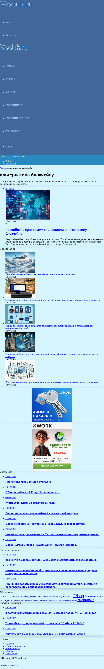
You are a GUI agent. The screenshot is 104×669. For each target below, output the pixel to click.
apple (25, 596)
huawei (37, 596)
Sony (65, 596)
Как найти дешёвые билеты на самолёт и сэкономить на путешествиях (41, 274)
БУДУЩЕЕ (10, 92)
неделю (44, 600)
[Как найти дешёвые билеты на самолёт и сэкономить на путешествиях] (20, 272)
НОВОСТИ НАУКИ (14, 105)
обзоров (56, 600)
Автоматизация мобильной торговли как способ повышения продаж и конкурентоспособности (52, 300)
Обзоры (9, 651)
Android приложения (15, 596)
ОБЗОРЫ (10, 79)
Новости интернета (17, 118)
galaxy (31, 596)
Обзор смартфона (93, 596)
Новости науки (12, 648)
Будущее (9, 644)
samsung (58, 596)
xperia (69, 597)
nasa (49, 596)
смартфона (85, 600)
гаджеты (7, 600)
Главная (4, 168)
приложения (72, 600)
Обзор (78, 595)
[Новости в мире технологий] (16, 7)
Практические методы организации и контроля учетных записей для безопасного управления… (53, 382)
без (1, 600)
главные (16, 600)
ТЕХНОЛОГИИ (12, 131)
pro (52, 597)
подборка (63, 600)
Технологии (11, 653)
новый (51, 600)
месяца (36, 600)
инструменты (26, 600)
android (3, 596)
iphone (44, 596)
